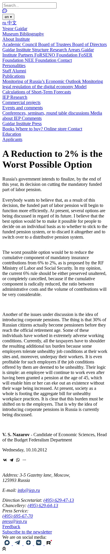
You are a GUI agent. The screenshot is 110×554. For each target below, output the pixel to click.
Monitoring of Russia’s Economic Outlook (42, 81)
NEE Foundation (41, 60)
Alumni (19, 70)
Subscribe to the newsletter (27, 531)
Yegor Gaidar (14, 28)
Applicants (12, 139)
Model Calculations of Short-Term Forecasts (44, 89)
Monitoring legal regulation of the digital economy (52, 84)
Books (9, 128)
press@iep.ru (14, 521)
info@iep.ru (29, 490)
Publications (13, 76)
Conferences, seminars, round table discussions (46, 113)
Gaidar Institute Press (22, 123)
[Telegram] (11, 460)
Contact (64, 60)
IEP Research (14, 97)
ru (4, 22)
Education (11, 134)
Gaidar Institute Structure (26, 49)
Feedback (11, 526)
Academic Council (20, 44)
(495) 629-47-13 (58, 500)
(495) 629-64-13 (43, 505)
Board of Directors (89, 44)
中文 (12, 22)
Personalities (14, 65)
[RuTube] (49, 543)
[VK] (39, 543)
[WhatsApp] (18, 460)
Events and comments (22, 107)
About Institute (16, 39)
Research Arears (65, 49)
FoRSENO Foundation (56, 54)
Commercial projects (21, 102)
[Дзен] (28, 543)
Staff (7, 70)
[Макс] (7, 543)
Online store (56, 128)
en (8, 17)
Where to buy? (30, 128)
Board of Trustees (55, 44)
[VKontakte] (5, 460)
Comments (32, 118)
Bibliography (32, 33)
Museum (11, 33)
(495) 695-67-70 (17, 516)
